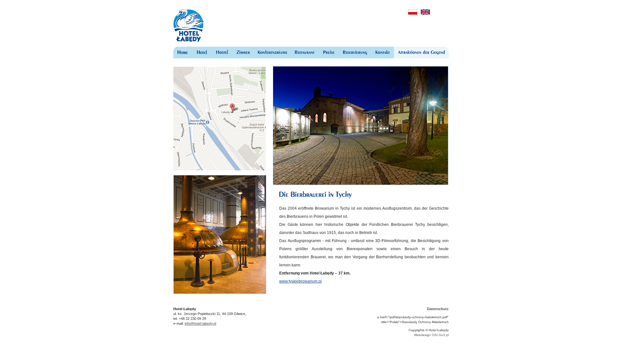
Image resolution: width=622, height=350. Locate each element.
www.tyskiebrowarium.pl (300, 281)
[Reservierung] (355, 52)
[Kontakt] (382, 52)
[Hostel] (222, 52)
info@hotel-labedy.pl (200, 323)
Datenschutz (438, 309)
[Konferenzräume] (272, 52)
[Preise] (328, 52)
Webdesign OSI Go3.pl (431, 335)
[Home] (182, 52)
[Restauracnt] (304, 52)
